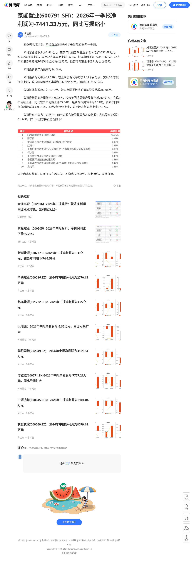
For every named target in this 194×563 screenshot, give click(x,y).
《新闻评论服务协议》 (58, 447)
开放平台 (63, 540)
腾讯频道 (110, 540)
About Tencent (33, 540)
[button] (168, 26)
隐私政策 (54, 540)
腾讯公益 (91, 540)
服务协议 (45, 540)
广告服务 (73, 540)
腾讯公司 (65, 553)
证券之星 (22, 217)
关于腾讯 (21, 540)
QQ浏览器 (101, 540)
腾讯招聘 (82, 540)
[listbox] (69, 317)
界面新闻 (22, 339)
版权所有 (73, 553)
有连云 (21, 266)
